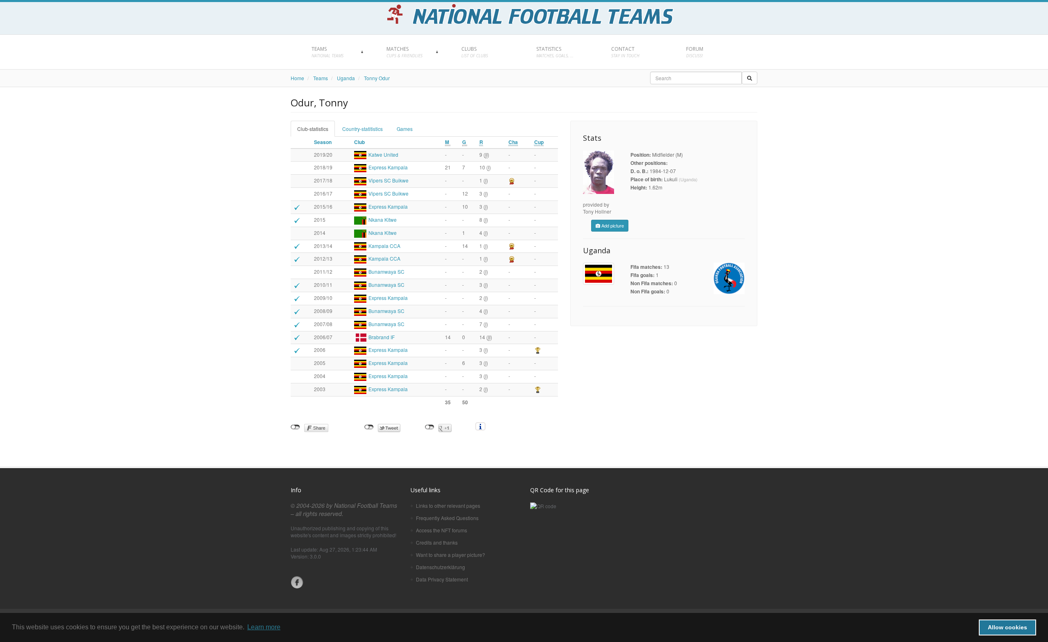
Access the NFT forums (441, 530)
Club (359, 142)
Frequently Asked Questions (447, 517)
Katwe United (383, 154)
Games (405, 128)
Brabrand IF (381, 336)
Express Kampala (388, 167)
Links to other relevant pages (448, 505)
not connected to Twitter (369, 427)
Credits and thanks (437, 542)
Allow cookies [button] (1007, 627)
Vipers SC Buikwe (388, 180)
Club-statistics (312, 128)
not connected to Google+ (429, 427)
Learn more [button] (263, 627)
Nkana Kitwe (382, 219)
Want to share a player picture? (450, 554)
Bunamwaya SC (386, 271)
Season (323, 142)
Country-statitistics (362, 128)
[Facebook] (297, 582)
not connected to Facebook (295, 427)
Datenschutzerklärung (440, 566)
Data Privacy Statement (442, 579)
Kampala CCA (384, 245)
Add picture (612, 225)
